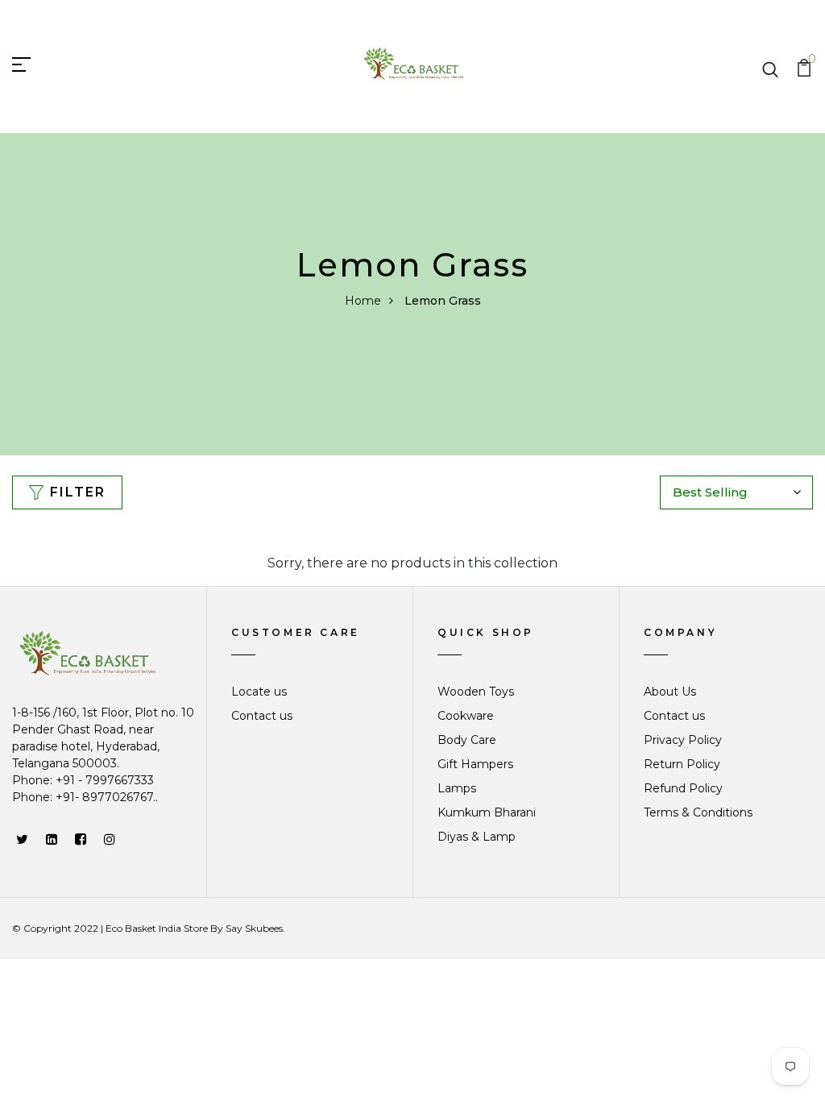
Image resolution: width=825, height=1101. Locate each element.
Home (363, 300)
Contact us (261, 715)
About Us (670, 691)
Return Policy (682, 764)
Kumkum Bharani (486, 812)
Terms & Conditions (698, 812)
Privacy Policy (683, 740)
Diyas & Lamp (476, 836)
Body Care (466, 740)
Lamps (456, 788)
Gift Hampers (475, 764)
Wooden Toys (475, 691)
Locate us (259, 691)
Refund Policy (683, 788)
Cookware (465, 715)
